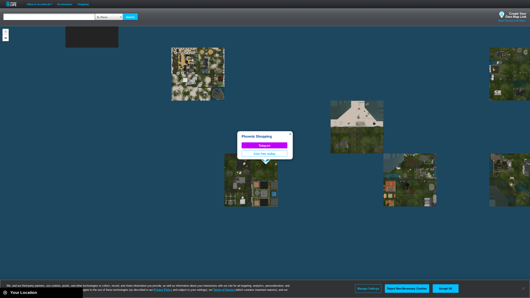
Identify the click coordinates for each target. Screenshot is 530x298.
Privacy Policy (163, 289)
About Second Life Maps (511, 20)
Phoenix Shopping (257, 136)
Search (130, 17)
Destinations (64, 4)
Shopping (83, 4)
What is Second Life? (39, 4)
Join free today (264, 153)
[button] (290, 133)
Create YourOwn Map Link (515, 15)
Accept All (445, 288)
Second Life (13, 4)
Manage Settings (368, 288)
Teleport (265, 145)
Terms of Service (224, 289)
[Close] (523, 288)
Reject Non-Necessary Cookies (407, 288)
